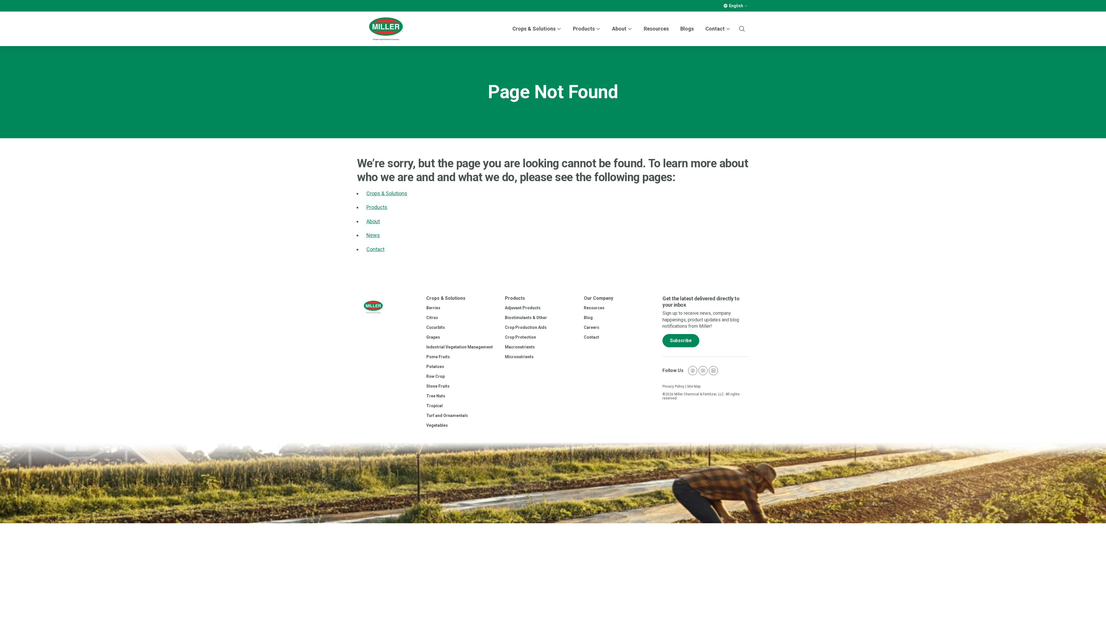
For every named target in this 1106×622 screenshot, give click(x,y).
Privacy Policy (673, 386)
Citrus (432, 317)
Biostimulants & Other (526, 317)
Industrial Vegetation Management (459, 347)
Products (584, 29)
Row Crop (435, 376)
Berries (433, 308)
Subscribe (681, 340)
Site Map (693, 386)
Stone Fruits (438, 386)
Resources (656, 29)
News (373, 235)
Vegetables (437, 425)
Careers (591, 327)
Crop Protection (520, 337)
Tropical (434, 405)
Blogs (687, 29)
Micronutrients (519, 356)
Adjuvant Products (523, 308)
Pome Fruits (438, 356)
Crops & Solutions (534, 29)
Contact (375, 249)
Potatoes (435, 366)
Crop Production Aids (526, 327)
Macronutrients (520, 347)
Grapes (433, 337)
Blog (588, 317)
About (373, 221)
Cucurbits (435, 327)
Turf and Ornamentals (447, 415)
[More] (746, 5)
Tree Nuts (435, 396)
